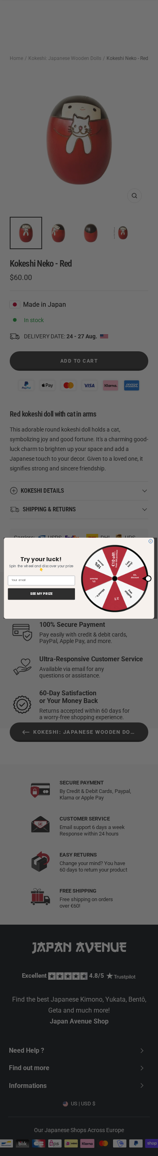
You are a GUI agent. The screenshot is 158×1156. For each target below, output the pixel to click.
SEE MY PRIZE (41, 594)
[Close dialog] (151, 541)
